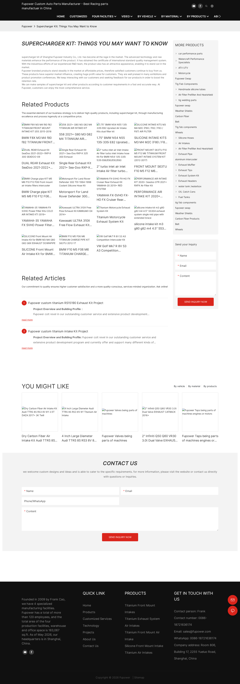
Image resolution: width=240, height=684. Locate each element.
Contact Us (90, 646)
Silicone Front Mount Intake (144, 646)
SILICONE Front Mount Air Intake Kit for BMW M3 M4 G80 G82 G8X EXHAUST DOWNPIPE (38, 252)
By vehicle (179, 386)
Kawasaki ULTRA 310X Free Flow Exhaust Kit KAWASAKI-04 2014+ (74, 223)
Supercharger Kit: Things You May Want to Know (67, 26)
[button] (220, 16)
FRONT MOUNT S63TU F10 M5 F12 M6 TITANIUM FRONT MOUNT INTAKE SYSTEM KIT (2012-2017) (150, 169)
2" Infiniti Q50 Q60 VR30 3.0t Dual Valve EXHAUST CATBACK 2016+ (159, 438)
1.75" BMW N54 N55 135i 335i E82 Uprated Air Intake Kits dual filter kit (113, 140)
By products (210, 386)
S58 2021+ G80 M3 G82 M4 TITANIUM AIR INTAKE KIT (75, 137)
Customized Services (97, 618)
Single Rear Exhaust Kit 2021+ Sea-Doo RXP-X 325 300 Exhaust (75, 165)
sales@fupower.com (197, 631)
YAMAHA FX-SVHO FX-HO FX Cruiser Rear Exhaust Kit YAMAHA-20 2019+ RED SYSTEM (113, 198)
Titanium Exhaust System (142, 618)
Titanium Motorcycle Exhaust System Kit (111, 219)
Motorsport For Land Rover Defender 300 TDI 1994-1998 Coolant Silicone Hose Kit (75, 194)
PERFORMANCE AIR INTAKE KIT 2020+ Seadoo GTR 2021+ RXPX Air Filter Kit (148, 194)
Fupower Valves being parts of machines (117, 438)
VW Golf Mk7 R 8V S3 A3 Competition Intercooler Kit (111, 248)
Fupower (27, 26)
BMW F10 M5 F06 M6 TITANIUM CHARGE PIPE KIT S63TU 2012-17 (74, 252)
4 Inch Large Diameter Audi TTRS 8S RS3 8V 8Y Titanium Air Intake (79, 438)
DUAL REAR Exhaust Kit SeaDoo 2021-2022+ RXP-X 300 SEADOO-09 (38, 165)
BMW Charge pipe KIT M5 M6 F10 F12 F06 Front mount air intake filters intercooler (37, 194)
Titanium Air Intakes (138, 652)
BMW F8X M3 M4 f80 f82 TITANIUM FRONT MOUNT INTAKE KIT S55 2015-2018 (37, 140)
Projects (88, 632)
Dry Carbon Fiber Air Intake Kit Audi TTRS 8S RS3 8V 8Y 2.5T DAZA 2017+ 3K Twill (38, 438)
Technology (91, 625)
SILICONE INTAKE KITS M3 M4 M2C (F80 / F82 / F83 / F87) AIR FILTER (150, 140)
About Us (89, 639)
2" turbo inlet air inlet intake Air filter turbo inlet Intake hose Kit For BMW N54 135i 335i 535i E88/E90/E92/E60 (113, 169)
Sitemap (139, 677)
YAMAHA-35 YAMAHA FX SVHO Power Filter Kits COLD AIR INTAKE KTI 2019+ (37, 223)
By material (194, 386)
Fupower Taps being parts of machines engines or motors (200, 438)
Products (89, 612)
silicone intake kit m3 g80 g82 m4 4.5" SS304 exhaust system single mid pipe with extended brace (151, 226)
